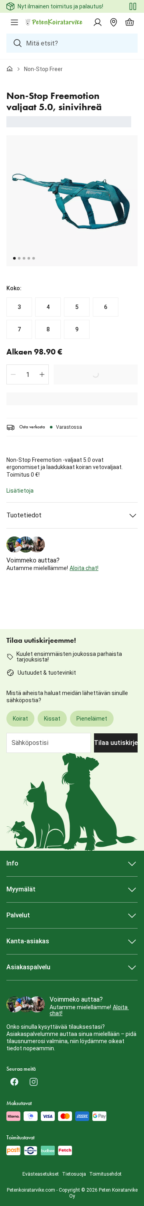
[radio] (19, 307)
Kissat (52, 718)
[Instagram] (34, 1082)
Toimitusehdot (105, 1174)
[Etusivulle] (9, 69)
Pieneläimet (91, 718)
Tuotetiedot (24, 515)
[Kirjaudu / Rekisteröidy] (98, 22)
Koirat (20, 718)
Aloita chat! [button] (84, 568)
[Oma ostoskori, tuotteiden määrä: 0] (130, 22)
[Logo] (54, 22)
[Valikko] (14, 22)
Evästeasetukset (40, 1174)
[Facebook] (14, 1082)
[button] (13, 374)
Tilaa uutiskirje (116, 743)
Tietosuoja (74, 1174)
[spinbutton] (28, 374)
